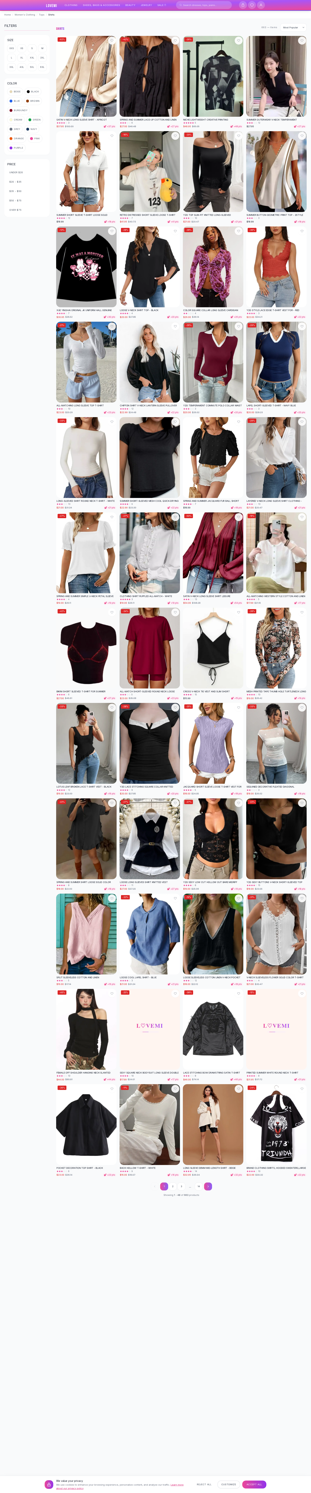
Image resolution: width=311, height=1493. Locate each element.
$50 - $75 (15, 200)
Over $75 (15, 209)
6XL (42, 67)
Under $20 (16, 172)
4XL (22, 67)
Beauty (130, 5)
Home (7, 14)
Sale (160, 5)
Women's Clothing (25, 14)
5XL (32, 67)
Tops (41, 14)
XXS (11, 48)
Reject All (204, 1484)
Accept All (254, 1484)
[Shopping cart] (243, 5)
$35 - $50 (15, 191)
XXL (32, 57)
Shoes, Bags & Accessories (101, 5)
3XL (11, 67)
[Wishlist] (252, 5)
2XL (42, 57)
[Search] (181, 5)
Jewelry (146, 5)
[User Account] (261, 5)
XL (21, 57)
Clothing (71, 5)
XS (21, 48)
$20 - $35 (15, 181)
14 (199, 1186)
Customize (228, 1484)
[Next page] (208, 1186)
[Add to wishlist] (112, 41)
